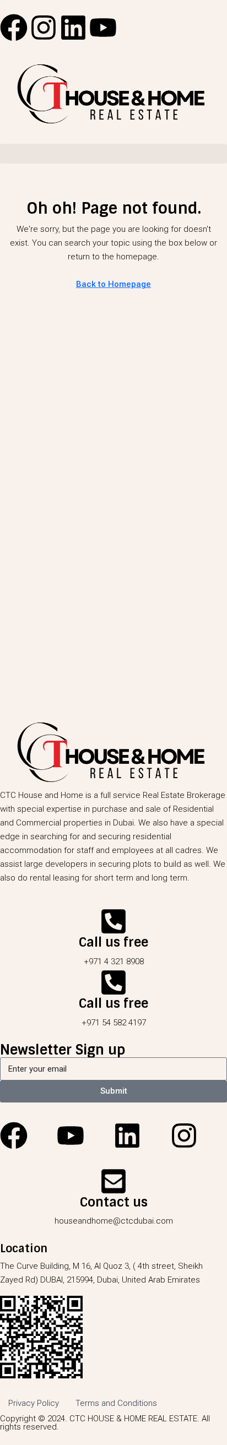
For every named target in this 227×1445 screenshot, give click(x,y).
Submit (113, 1091)
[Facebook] (14, 27)
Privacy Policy (33, 1403)
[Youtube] (103, 27)
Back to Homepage (113, 284)
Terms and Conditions (116, 1403)
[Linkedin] (73, 27)
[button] (113, 154)
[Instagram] (43, 27)
